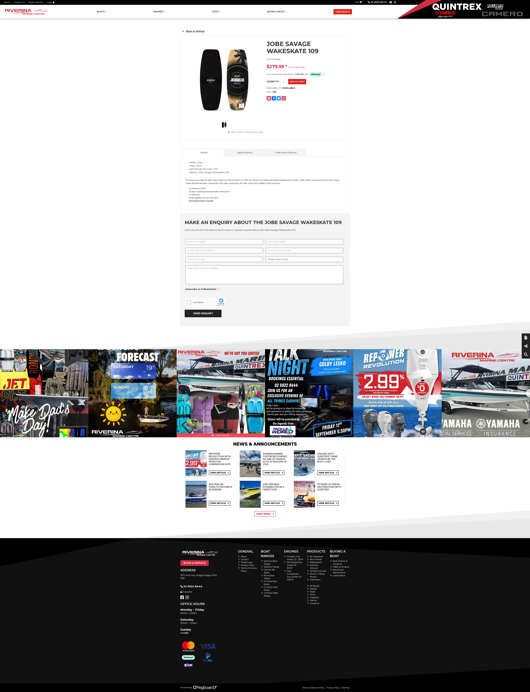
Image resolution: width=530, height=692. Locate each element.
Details (203, 152)
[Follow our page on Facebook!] (391, 2)
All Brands (314, 586)
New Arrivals (316, 559)
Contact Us (19, 2)
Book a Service (36, 2)
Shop (215, 11)
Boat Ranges (267, 554)
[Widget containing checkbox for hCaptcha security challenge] (205, 302)
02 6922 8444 (379, 2)
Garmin (313, 600)
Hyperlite (314, 597)
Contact (245, 559)
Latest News (339, 575)
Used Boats (342, 11)
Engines (291, 551)
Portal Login (247, 562)
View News (263, 514)
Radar (313, 591)
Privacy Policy (247, 565)
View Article (218, 472)
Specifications (244, 152)
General (245, 551)
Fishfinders (315, 579)
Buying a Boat (338, 554)
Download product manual (201, 201)
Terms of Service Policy (313, 687)
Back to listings (195, 31)
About (7, 2)
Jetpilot (313, 589)
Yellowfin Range (271, 567)
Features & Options (285, 152)
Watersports (316, 562)
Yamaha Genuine (318, 571)
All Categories (316, 556)
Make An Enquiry (341, 567)
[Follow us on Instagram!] (188, 598)
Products (316, 551)
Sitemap (345, 687)
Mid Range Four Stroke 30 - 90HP (294, 565)
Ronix (312, 594)
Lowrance (314, 603)
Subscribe (187, 592)
